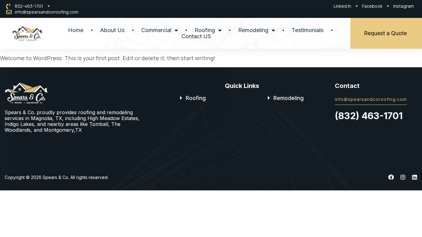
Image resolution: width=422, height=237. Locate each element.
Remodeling (253, 30)
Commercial (156, 30)
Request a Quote (385, 33)
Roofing (205, 30)
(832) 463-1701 (369, 115)
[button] (193, 98)
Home (75, 30)
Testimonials (307, 30)
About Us (112, 30)
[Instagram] (403, 177)
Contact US (196, 36)
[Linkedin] (414, 177)
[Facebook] (391, 177)
